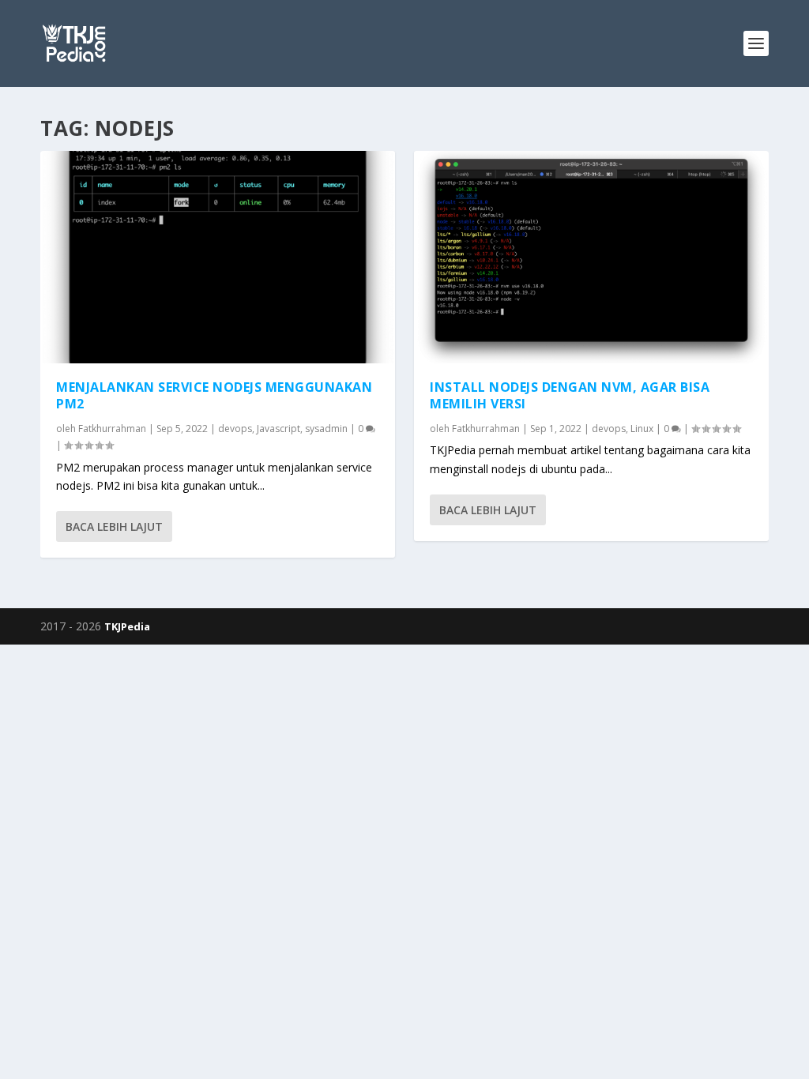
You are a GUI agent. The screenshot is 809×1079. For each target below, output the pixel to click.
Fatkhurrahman (112, 428)
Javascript (278, 428)
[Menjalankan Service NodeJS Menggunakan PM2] (217, 257)
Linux (641, 428)
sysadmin (326, 428)
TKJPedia (127, 626)
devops (235, 428)
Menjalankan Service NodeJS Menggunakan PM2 (214, 395)
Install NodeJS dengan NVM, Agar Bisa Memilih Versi (569, 395)
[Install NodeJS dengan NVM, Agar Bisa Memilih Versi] (591, 257)
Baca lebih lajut (114, 526)
